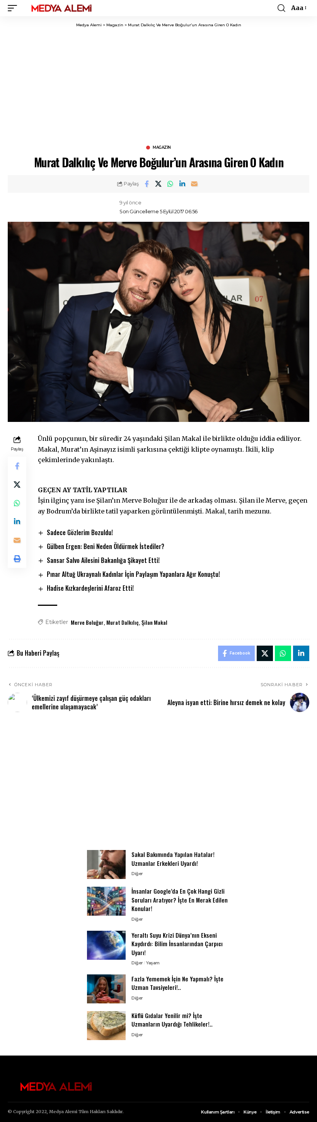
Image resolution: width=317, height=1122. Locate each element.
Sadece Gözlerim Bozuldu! (80, 532)
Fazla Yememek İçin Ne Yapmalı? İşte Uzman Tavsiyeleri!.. (177, 983)
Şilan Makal (154, 622)
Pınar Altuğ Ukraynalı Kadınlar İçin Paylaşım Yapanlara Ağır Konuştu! (133, 574)
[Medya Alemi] (61, 8)
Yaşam (153, 963)
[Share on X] (158, 184)
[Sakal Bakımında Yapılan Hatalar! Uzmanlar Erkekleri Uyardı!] (106, 864)
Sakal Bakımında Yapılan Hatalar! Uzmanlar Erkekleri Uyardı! (173, 858)
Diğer (137, 873)
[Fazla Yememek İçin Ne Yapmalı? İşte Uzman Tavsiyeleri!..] (106, 988)
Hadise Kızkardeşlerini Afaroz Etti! (90, 588)
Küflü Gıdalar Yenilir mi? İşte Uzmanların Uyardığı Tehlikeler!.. (172, 1019)
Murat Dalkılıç (122, 622)
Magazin (162, 148)
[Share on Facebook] (146, 184)
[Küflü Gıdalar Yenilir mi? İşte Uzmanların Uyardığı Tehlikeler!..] (106, 1025)
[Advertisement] (158, 785)
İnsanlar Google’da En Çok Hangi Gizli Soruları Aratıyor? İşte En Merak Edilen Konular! (179, 900)
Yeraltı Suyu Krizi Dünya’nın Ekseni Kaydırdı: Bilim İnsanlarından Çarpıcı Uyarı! (177, 944)
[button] (14, 8)
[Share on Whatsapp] (170, 184)
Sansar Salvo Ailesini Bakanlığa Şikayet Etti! (103, 560)
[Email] (194, 184)
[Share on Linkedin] (182, 184)
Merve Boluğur (87, 622)
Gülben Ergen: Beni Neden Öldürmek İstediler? (105, 546)
